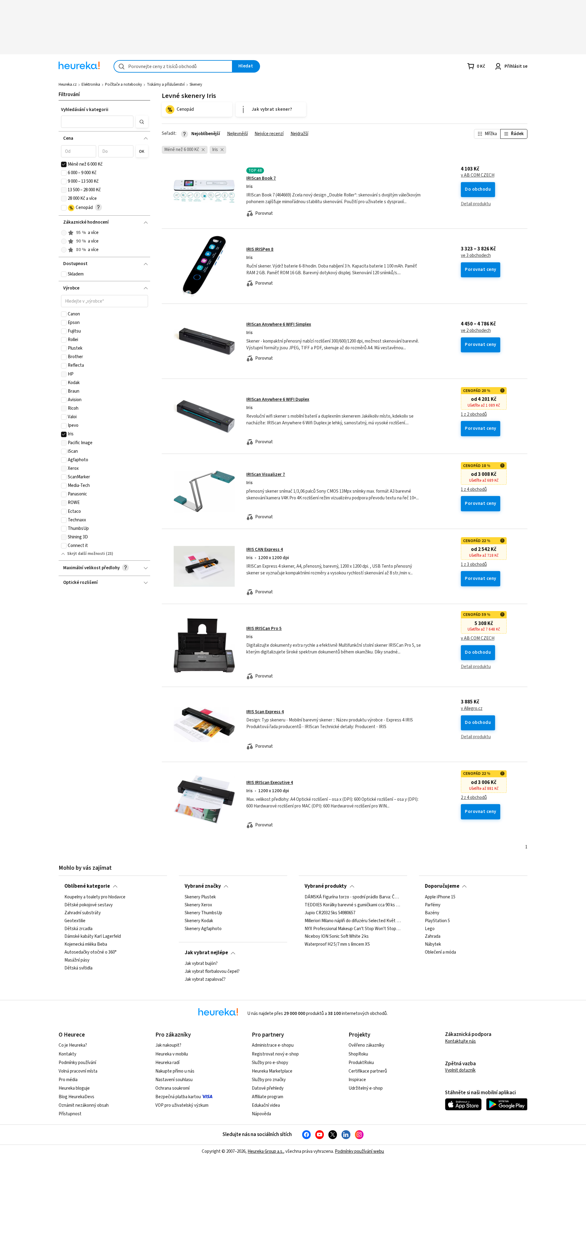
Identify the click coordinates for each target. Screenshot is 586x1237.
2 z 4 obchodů (474, 798)
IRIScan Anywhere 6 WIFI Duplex (277, 399)
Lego (430, 929)
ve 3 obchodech (476, 256)
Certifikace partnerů (368, 1071)
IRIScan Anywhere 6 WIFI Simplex (278, 324)
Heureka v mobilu (171, 1054)
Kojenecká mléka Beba (85, 944)
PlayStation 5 (437, 921)
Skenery (196, 84)
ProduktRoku (361, 1062)
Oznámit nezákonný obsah (84, 1105)
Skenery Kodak (199, 921)
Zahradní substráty (82, 913)
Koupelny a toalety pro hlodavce (94, 897)
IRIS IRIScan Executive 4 (269, 782)
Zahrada (432, 936)
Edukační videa (266, 1105)
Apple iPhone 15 (440, 897)
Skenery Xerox (198, 905)
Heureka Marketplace (272, 1071)
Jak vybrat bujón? (201, 964)
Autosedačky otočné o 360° (90, 952)
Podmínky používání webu (359, 1151)
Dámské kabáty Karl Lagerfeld (92, 936)
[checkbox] (64, 164)
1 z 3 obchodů (474, 565)
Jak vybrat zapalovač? (205, 979)
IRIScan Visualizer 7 (265, 474)
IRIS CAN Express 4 (264, 549)
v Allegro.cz (472, 709)
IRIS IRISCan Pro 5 (264, 628)
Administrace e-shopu (273, 1045)
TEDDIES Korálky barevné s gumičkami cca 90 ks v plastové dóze (353, 905)
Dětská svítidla (78, 968)
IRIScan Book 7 (261, 178)
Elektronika (90, 84)
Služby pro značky (269, 1080)
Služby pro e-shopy (270, 1062)
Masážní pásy (76, 960)
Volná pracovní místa (78, 1071)
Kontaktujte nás (460, 1041)
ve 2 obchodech (476, 331)
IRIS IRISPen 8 (259, 249)
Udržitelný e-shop (366, 1088)
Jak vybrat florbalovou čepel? (212, 972)
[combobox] (173, 66)
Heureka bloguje (74, 1088)
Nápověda (261, 1114)
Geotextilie (74, 921)
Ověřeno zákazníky (366, 1045)
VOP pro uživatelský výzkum (181, 1105)
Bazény (432, 913)
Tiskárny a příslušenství (166, 84)
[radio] (64, 233)
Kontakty (67, 1054)
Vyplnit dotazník (460, 1070)
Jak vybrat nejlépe (206, 952)
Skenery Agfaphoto (203, 929)
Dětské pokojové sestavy (88, 905)
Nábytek (433, 944)
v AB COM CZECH (477, 175)
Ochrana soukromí (172, 1088)
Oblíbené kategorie (87, 886)
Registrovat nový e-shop (275, 1054)
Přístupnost (70, 1114)
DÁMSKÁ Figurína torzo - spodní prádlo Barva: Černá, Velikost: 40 (353, 897)
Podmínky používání (77, 1062)
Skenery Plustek (200, 897)
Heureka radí (167, 1062)
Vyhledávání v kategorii (84, 109)
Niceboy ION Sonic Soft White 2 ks (337, 936)
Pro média (68, 1080)
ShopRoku (358, 1054)
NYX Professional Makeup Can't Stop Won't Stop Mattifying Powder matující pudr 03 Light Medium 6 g (353, 929)
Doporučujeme (442, 886)
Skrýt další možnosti (86, 553)
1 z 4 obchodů (474, 490)
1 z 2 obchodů (474, 415)
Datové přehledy (268, 1088)
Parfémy (432, 905)
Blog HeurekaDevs (76, 1097)
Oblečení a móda (440, 952)
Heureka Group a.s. (265, 1151)
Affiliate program (267, 1097)
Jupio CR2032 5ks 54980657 (330, 913)
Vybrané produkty (326, 886)
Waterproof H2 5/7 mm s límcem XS (337, 944)
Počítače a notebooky (123, 84)
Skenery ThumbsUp (203, 913)
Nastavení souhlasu (174, 1080)
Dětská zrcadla (78, 929)
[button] (97, 122)
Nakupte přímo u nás (174, 1071)
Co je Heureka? (73, 1045)
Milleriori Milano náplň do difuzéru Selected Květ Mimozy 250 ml (353, 921)
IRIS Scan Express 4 (265, 712)
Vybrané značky (203, 886)
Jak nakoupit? (168, 1045)
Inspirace (357, 1080)
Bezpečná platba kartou (178, 1097)
